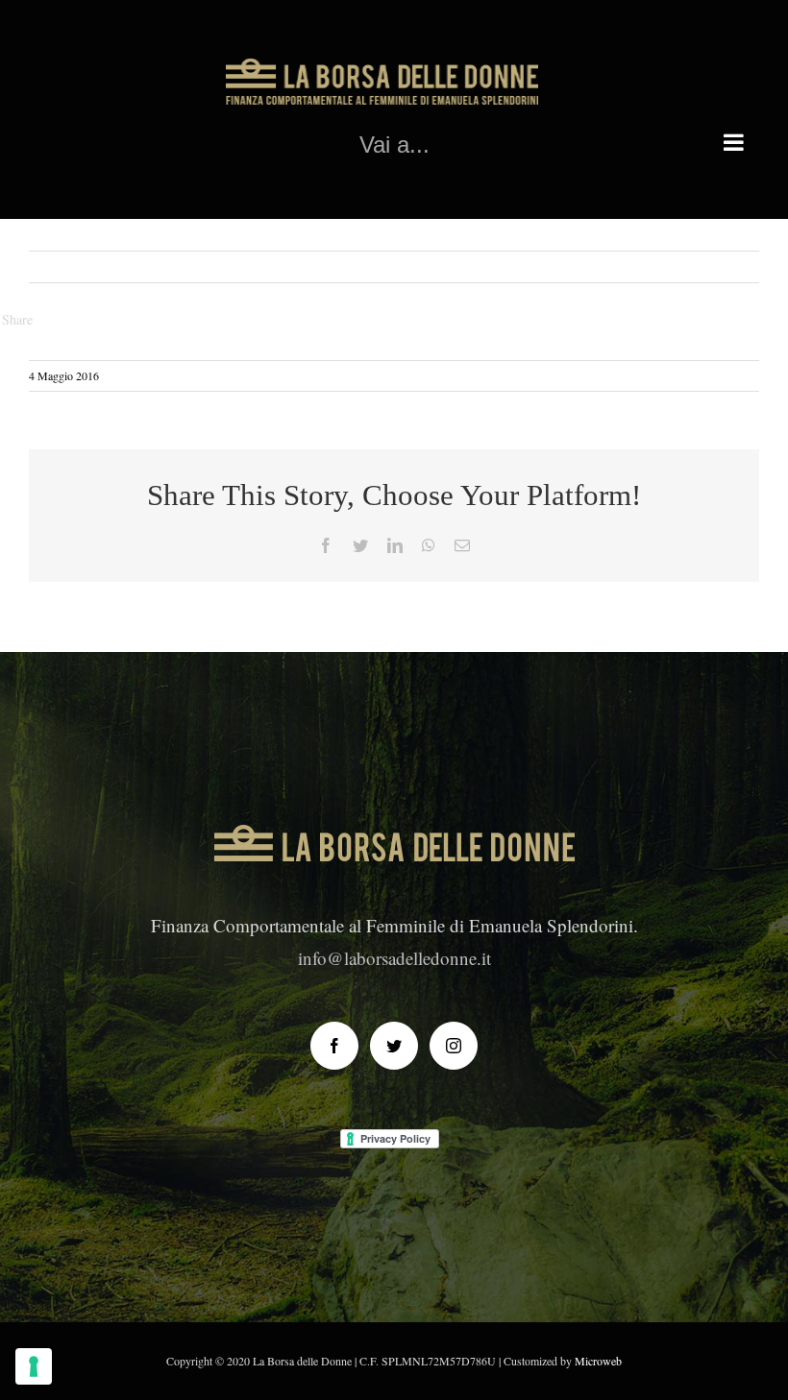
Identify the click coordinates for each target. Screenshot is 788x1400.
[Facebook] (334, 1046)
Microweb (598, 1360)
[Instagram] (454, 1046)
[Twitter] (394, 1046)
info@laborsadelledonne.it (394, 958)
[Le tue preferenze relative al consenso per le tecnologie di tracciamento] (33, 1366)
